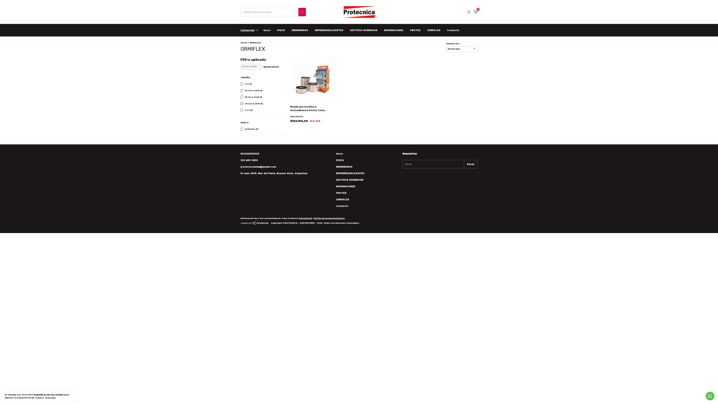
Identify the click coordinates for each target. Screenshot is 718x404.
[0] (476, 12)
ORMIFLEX (433, 30)
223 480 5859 (249, 160)
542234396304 (249, 153)
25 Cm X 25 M (249, 66)
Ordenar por (452, 43)
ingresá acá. (305, 218)
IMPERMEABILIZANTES (329, 30)
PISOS (281, 30)
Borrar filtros (271, 66)
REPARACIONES (393, 30)
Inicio (266, 30)
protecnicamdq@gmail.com (258, 167)
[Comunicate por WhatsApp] (710, 396)
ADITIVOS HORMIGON (363, 30)
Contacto (453, 30)
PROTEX (415, 30)
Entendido (50, 397)
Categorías (247, 30)
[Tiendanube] (254, 224)
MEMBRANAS (300, 30)
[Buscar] (302, 12)
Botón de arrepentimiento (329, 218)
